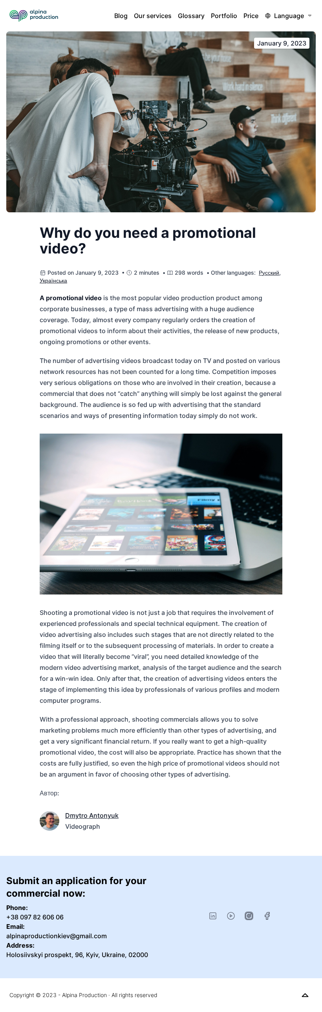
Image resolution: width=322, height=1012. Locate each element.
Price (250, 16)
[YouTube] (231, 916)
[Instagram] (249, 916)
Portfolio (224, 16)
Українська (53, 280)
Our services (153, 16)
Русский (269, 272)
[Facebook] (267, 916)
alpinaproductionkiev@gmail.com (56, 936)
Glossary (191, 16)
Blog (121, 16)
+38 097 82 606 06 (35, 917)
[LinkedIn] (213, 916)
